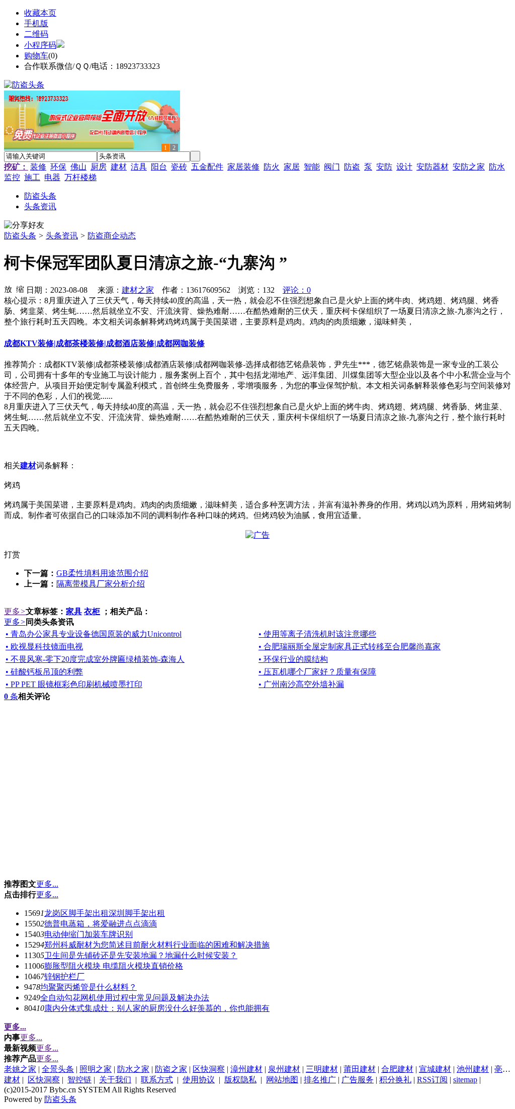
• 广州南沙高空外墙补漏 (301, 684)
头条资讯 (62, 235)
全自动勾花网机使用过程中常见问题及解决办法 (124, 997)
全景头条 (58, 1069)
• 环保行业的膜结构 (293, 659)
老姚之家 (20, 1069)
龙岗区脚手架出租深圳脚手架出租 (104, 913)
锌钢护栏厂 (64, 976)
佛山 (78, 166)
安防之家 (469, 166)
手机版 (36, 23)
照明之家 (95, 1069)
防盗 (352, 166)
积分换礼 (395, 1079)
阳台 (159, 166)
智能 (312, 166)
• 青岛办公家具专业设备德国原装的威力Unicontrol (94, 634)
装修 (38, 166)
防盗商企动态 (112, 235)
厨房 (99, 166)
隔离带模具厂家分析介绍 (100, 583)
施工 (32, 177)
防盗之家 (171, 1069)
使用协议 (199, 1079)
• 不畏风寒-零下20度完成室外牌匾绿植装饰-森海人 (95, 659)
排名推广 (320, 1079)
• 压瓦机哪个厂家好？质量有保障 (317, 671)
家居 (292, 166)
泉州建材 (284, 1069)
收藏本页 (40, 13)
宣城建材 (435, 1069)
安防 (384, 166)
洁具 (139, 166)
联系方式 (157, 1079)
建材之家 (138, 290)
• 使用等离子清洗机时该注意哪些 (317, 634)
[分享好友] (24, 225)
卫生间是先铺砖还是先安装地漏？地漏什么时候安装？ (140, 955)
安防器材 (432, 166)
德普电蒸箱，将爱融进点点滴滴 (100, 923)
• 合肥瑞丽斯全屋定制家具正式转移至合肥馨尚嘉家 (350, 646)
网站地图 (282, 1079)
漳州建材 (246, 1069)
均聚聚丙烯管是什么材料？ (88, 987)
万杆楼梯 (80, 177)
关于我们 (115, 1079)
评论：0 (297, 290)
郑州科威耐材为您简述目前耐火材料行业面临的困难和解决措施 (157, 945)
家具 (74, 611)
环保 (58, 166)
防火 (272, 166)
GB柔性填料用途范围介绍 (102, 573)
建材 (119, 166)
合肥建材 (397, 1069)
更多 (15, 611)
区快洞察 (209, 1069)
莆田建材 (360, 1069)
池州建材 (473, 1069)
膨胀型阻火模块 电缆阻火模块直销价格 (113, 966)
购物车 (36, 55)
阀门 (332, 166)
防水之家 (133, 1069)
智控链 (79, 1079)
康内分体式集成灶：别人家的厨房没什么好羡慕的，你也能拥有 (157, 1008)
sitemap (465, 1079)
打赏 (12, 554)
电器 (52, 177)
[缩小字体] (20, 289)
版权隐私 (240, 1079)
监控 (12, 177)
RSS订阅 (432, 1079)
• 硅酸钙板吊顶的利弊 (44, 671)
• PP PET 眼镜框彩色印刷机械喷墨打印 (74, 684)
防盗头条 (20, 235)
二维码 (36, 34)
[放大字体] (8, 289)
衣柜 (92, 611)
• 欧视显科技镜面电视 (44, 646)
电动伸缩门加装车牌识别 (88, 934)
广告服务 (357, 1079)
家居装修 (243, 166)
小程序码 (40, 45)
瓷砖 (179, 166)
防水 (497, 166)
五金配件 (207, 166)
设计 (404, 166)
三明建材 (322, 1069)
